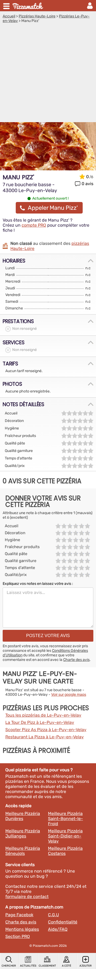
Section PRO (17, 936)
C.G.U (53, 914)
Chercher (9, 965)
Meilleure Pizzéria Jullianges (22, 833)
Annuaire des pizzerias (28, 6)
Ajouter (85, 965)
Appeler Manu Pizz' (53, 207)
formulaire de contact (27, 896)
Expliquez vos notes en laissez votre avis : (38, 583)
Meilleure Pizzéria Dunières (22, 816)
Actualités (28, 965)
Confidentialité (62, 922)
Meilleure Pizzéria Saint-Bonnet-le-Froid (65, 818)
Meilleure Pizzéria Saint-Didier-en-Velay (65, 836)
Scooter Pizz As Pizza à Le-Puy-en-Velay (45, 729)
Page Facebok (19, 914)
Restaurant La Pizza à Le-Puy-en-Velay (44, 736)
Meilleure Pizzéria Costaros (65, 851)
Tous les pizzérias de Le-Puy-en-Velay (43, 715)
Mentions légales (22, 929)
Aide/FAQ (57, 929)
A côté (66, 965)
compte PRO (34, 225)
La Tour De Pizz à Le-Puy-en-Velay (39, 722)
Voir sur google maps (68, 694)
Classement (47, 965)
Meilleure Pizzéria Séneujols (22, 851)
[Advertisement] (48, 74)
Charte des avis (76, 659)
